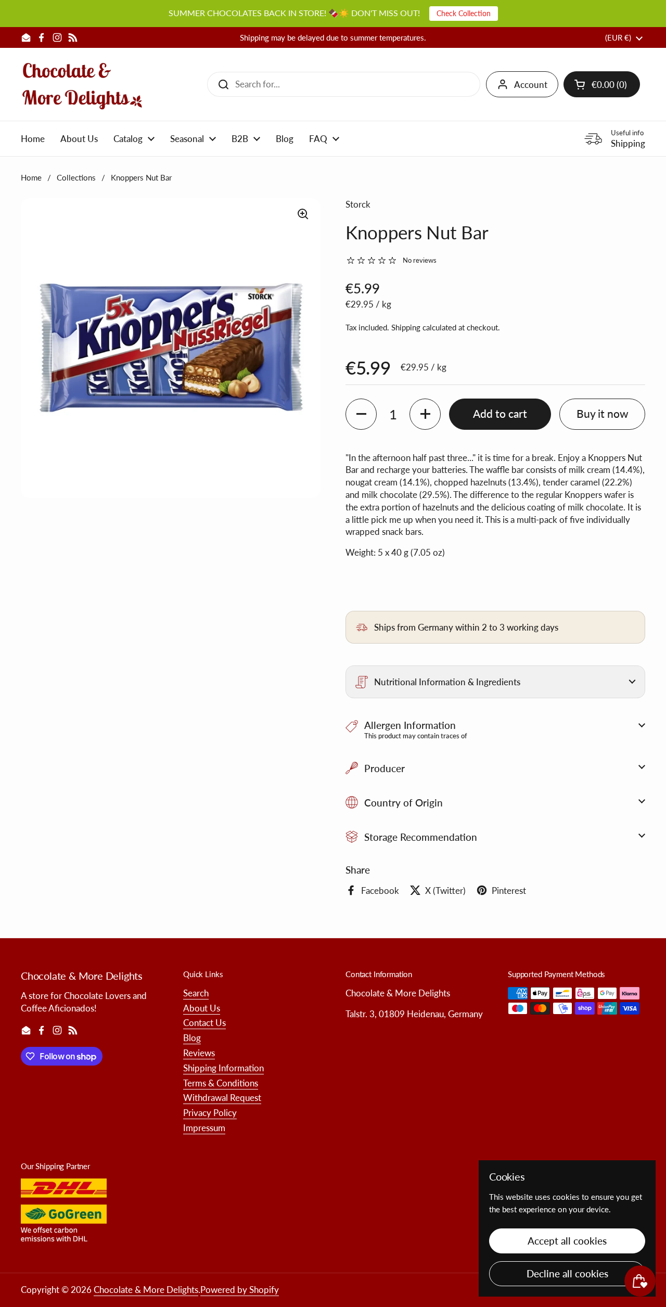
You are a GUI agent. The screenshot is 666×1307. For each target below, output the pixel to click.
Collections (76, 177)
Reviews (199, 1052)
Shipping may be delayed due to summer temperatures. (333, 38)
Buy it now (603, 413)
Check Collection (464, 13)
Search (196, 993)
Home (31, 177)
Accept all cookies (567, 1241)
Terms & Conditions (220, 1083)
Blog (192, 1037)
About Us (201, 1008)
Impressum (204, 1127)
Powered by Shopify (239, 1289)
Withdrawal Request (222, 1097)
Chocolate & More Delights (146, 1289)
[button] (601, 84)
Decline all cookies (567, 1273)
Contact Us (204, 1022)
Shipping (405, 327)
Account (530, 84)
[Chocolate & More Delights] (82, 84)
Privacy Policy (210, 1112)
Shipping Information (223, 1067)
